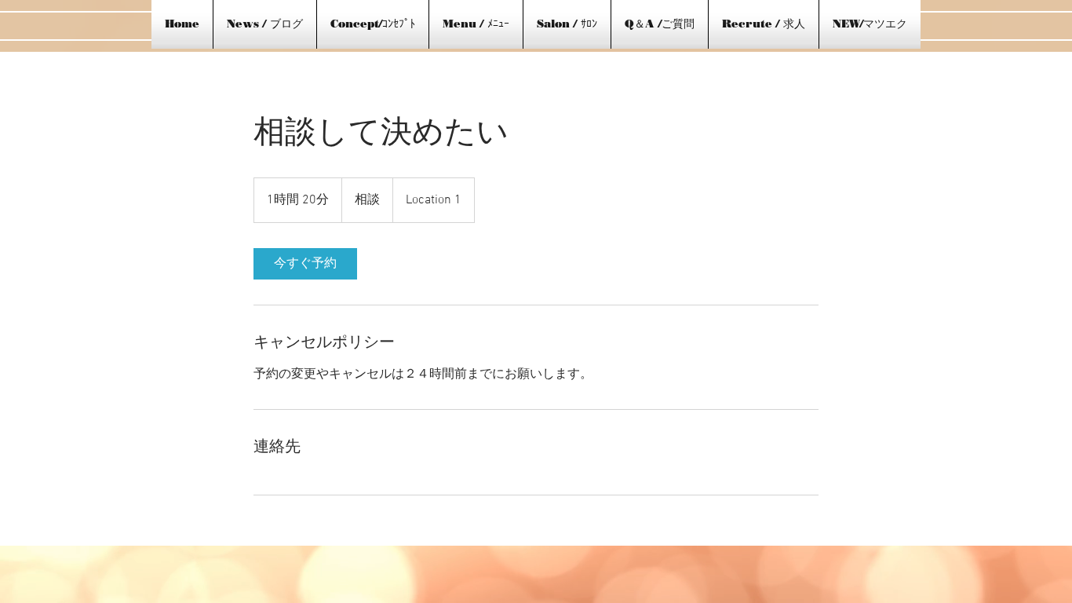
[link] (305, 264)
